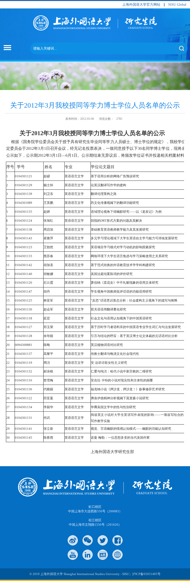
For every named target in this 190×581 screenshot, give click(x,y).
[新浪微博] (73, 540)
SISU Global (177, 4)
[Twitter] (102, 540)
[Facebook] (117, 540)
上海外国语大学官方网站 (141, 4)
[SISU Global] (117, 555)
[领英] (87, 555)
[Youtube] (73, 555)
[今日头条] (102, 555)
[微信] (87, 540)
